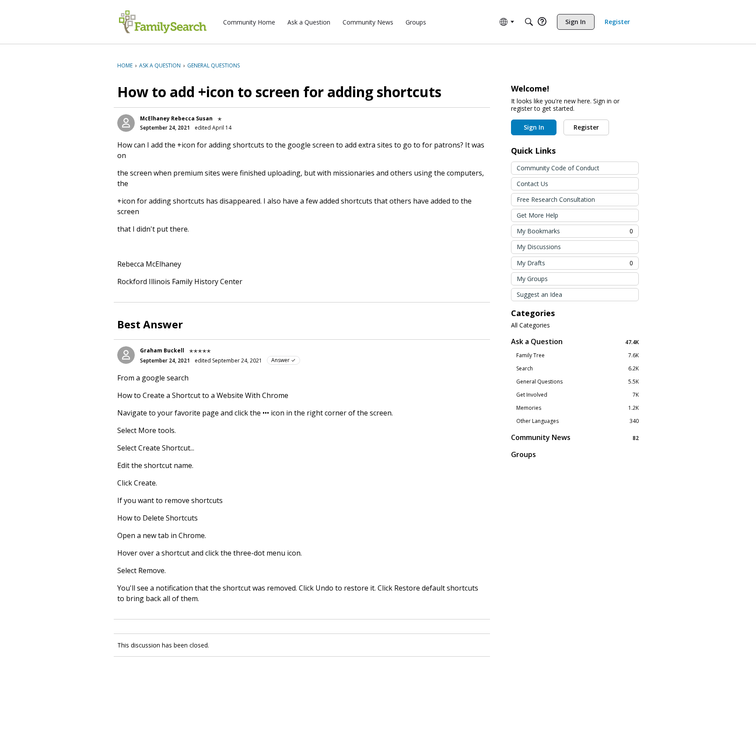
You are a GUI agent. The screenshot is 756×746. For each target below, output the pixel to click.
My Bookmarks (575, 231)
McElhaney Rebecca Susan (176, 118)
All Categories (530, 325)
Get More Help (537, 215)
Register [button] (586, 127)
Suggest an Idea (539, 294)
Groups (523, 454)
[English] (162, 22)
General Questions (577, 382)
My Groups (532, 278)
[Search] (529, 22)
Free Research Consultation (556, 199)
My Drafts (575, 263)
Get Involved (577, 395)
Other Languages (577, 421)
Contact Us (532, 183)
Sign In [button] (534, 127)
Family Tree (577, 355)
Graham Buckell (162, 350)
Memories (577, 408)
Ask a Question (575, 341)
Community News (575, 437)
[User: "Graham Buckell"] (126, 355)
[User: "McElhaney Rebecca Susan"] (126, 123)
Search (577, 369)
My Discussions (539, 247)
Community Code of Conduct (558, 168)
